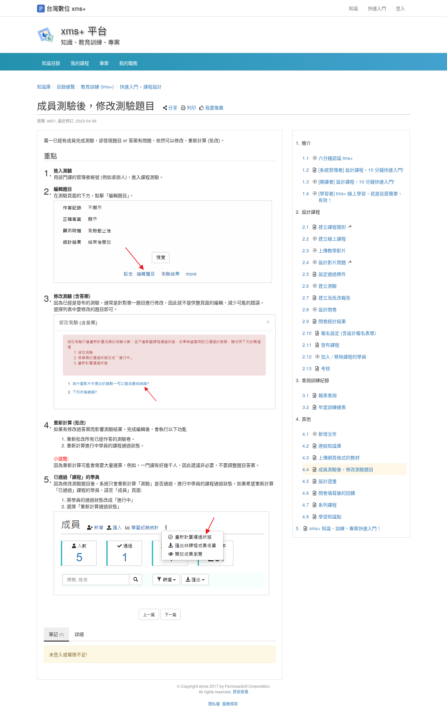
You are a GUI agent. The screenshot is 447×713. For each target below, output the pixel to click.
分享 (172, 107)
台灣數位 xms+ (66, 8)
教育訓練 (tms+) (97, 86)
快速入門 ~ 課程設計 (141, 86)
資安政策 (240, 691)
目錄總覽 (66, 86)
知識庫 (44, 86)
